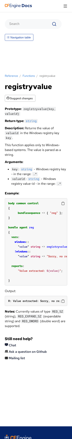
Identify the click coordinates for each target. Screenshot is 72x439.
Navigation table (20, 37)
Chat (12, 345)
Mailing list (16, 358)
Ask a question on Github (27, 352)
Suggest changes (21, 98)
